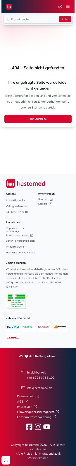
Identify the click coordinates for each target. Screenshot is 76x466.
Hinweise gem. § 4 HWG (20, 252)
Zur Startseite (38, 118)
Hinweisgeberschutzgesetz (35, 412)
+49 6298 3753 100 (41, 377)
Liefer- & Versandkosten (20, 240)
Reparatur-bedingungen (13, 229)
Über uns (43, 199)
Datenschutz (25, 396)
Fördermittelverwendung (34, 417)
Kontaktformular (15, 200)
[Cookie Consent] (5, 460)
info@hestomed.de (39, 388)
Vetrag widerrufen (16, 206)
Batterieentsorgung (17, 235)
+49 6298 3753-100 (17, 212)
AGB (20, 401)
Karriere (42, 203)
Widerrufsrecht (15, 246)
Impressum (24, 406)
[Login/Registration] (60, 6)
